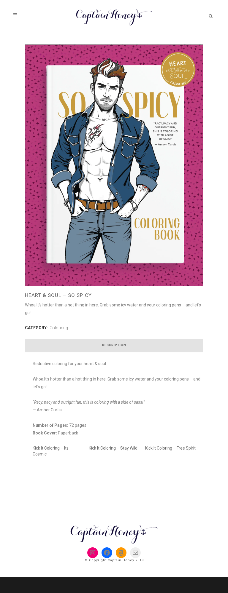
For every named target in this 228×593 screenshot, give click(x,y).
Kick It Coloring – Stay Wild (113, 448)
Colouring (59, 327)
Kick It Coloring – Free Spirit (170, 448)
